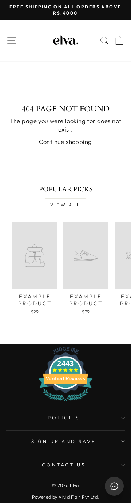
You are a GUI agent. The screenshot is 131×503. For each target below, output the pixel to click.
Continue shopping (65, 141)
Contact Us (64, 465)
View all (65, 204)
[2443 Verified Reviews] (65, 402)
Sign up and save (63, 441)
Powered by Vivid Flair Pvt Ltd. (65, 497)
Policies (64, 417)
